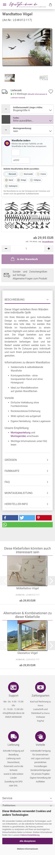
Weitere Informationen (27, 849)
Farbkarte (12, 470)
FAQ (7, 482)
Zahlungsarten (40, 695)
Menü (4, 4)
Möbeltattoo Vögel (27, 588)
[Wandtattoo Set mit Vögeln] (27, 47)
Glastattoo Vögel (27, 653)
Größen (11, 459)
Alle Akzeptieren (28, 841)
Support (13, 695)
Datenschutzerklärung (29, 835)
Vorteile (40, 744)
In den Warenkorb (27, 259)
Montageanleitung (20, 432)
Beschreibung (15, 299)
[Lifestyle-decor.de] (27, 4)
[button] (6, 248)
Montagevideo (18, 436)
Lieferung (13, 744)
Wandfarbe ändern (21, 140)
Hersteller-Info (16, 504)
